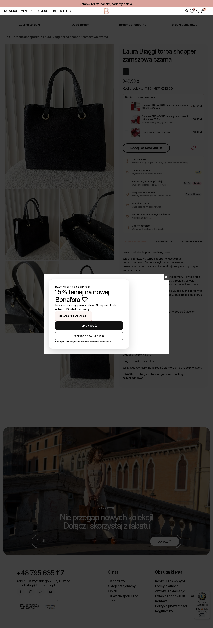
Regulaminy (164, 611)
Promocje (42, 11)
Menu (25, 11)
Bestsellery (62, 11)
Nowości (11, 11)
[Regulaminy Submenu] (189, 611)
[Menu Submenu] (30, 11)
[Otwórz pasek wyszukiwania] (187, 10)
